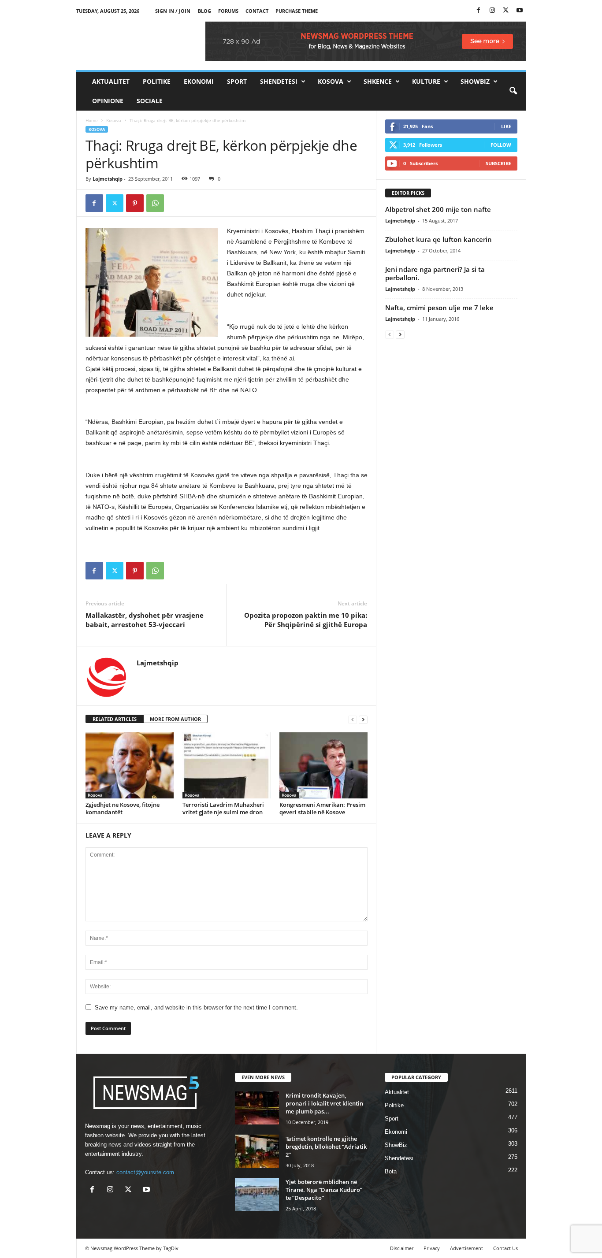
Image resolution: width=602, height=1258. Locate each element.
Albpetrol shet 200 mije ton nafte (438, 209)
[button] (513, 91)
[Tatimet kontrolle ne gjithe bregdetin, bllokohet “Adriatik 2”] (257, 1151)
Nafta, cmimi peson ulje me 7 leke (439, 307)
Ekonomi (199, 81)
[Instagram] (492, 10)
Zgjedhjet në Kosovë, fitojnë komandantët (122, 808)
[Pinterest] (135, 203)
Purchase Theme (296, 10)
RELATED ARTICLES (115, 719)
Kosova (330, 81)
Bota (391, 1171)
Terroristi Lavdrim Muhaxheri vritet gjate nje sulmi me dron (223, 808)
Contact (256, 10)
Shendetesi (278, 81)
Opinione (107, 100)
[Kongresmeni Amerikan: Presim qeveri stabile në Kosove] (323, 765)
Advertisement (466, 1248)
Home (91, 120)
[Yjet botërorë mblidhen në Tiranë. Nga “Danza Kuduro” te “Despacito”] (257, 1194)
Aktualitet (111, 81)
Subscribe (498, 163)
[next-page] (363, 719)
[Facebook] (478, 10)
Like (506, 126)
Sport (237, 81)
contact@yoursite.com (145, 1172)
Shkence (378, 81)
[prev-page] (352, 719)
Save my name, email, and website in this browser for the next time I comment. (196, 1007)
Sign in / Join (172, 10)
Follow (501, 144)
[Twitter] (506, 10)
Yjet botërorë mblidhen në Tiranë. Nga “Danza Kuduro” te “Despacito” (324, 1190)
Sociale (150, 100)
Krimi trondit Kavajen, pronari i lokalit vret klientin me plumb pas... (324, 1103)
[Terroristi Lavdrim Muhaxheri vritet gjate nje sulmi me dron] (226, 765)
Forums (228, 10)
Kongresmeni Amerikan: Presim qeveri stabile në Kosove (322, 808)
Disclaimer (401, 1248)
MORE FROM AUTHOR (175, 719)
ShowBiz (475, 81)
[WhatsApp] (155, 203)
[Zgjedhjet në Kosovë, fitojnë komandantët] (129, 765)
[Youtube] (519, 10)
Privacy (432, 1248)
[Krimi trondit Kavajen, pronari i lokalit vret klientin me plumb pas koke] (257, 1107)
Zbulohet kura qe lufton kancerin (438, 239)
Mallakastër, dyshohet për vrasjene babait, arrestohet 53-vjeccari (144, 620)
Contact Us (505, 1248)
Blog (204, 10)
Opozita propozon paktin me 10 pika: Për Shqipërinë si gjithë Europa (305, 620)
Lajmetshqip (108, 178)
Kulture (426, 81)
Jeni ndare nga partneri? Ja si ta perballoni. (435, 273)
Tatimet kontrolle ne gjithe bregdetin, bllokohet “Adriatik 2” (326, 1146)
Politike (157, 81)
